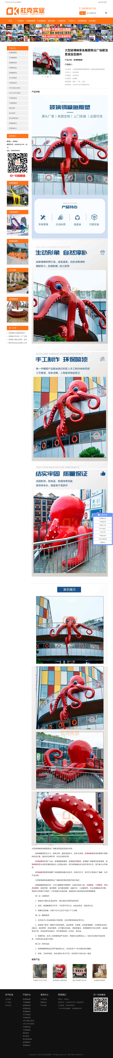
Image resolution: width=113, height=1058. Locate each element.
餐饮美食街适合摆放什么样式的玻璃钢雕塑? (17, 343)
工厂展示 (8, 1002)
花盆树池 (61, 21)
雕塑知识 (43, 1002)
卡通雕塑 (98, 885)
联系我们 (92, 21)
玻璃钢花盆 (13, 68)
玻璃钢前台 (13, 128)
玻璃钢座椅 (13, 63)
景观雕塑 (77, 861)
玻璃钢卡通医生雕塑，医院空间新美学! (17, 340)
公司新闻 (43, 999)
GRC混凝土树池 (14, 88)
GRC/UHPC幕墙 (14, 93)
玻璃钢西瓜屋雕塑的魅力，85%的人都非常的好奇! (17, 333)
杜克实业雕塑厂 (46, 1054)
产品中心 (71, 21)
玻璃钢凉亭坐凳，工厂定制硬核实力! (17, 336)
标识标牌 (12, 113)
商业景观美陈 (13, 118)
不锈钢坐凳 (13, 83)
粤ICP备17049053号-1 (75, 1054)
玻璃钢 (37, 853)
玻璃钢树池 (13, 73)
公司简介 (20, 21)
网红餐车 (12, 108)
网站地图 (104, 2)
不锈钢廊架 (13, 103)
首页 (10, 21)
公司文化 (8, 1005)
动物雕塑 (89, 885)
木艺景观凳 (13, 78)
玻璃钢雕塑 (30, 21)
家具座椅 (51, 21)
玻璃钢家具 (13, 123)
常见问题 (43, 1005)
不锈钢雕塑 (41, 21)
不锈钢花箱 (13, 98)
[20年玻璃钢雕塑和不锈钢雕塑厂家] (26, 11)
